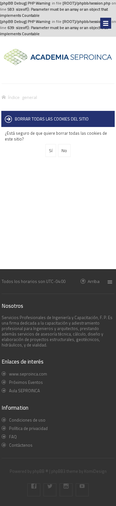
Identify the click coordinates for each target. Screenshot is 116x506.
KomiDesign (95, 471)
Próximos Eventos (26, 382)
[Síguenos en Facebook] (33, 489)
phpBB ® (40, 471)
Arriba (94, 281)
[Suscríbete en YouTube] (82, 489)
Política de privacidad (28, 428)
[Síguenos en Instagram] (66, 489)
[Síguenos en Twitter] (50, 489)
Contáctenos (21, 445)
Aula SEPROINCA (24, 390)
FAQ (13, 436)
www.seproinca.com (28, 374)
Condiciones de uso (27, 420)
